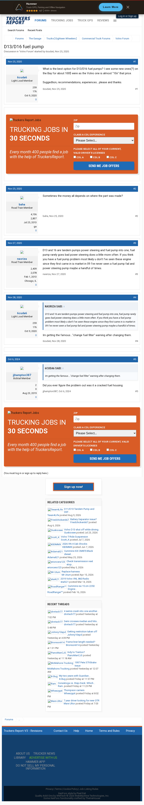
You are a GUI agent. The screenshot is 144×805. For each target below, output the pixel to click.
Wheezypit (69, 693)
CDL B (96, 157)
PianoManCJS (75, 655)
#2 (134, 188)
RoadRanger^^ (55, 592)
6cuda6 (50, 51)
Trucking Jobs (62, 20)
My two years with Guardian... (74, 675)
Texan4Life (53, 515)
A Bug (62, 679)
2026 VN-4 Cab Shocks (74, 543)
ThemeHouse (93, 798)
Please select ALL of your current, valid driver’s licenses (97, 150)
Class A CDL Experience (89, 134)
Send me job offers (103, 166)
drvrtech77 (69, 614)
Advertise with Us (43, 757)
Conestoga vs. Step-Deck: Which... (76, 683)
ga (35, 226)
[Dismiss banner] (128, 7)
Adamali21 (53, 557)
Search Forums (16, 30)
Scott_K (65, 539)
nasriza (22, 259)
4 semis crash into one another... (81, 611)
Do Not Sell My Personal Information (35, 767)
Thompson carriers (74, 690)
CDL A (80, 157)
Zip (76, 120)
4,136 (34, 214)
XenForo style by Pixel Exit (72, 793)
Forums (40, 20)
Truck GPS (85, 20)
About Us (23, 753)
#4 (134, 297)
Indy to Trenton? (76, 652)
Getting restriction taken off (82, 631)
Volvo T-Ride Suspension (74, 536)
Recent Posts (35, 30)
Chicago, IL (31, 280)
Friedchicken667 (79, 522)
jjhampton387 (22, 375)
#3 (134, 243)
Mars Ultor (69, 703)
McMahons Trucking (58, 668)
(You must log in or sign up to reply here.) (26, 473)
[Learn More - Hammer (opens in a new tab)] (72, 7)
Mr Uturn (66, 574)
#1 (134, 61)
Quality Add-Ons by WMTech (72, 795)
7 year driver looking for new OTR (81, 700)
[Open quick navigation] (134, 38)
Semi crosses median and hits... (81, 621)
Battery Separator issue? (83, 519)
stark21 (65, 581)
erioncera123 (54, 567)
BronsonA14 (73, 645)
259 (35, 87)
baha (22, 204)
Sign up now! (73, 487)
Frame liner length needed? (80, 641)
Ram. (60, 686)
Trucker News (44, 753)
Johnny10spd (74, 634)
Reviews (103, 20)
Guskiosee (70, 532)
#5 (134, 359)
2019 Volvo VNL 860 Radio (75, 578)
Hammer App (35, 761)
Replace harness (71, 571)
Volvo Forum (26, 51)
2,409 (34, 268)
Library (20, 757)
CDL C (113, 157)
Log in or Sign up (127, 16)
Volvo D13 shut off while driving (81, 529)
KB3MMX (67, 547)
